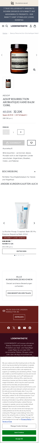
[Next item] (34, 223)
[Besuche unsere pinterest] (30, 327)
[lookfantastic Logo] (19, 26)
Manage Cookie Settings (19, 426)
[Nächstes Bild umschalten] (36, 55)
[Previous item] (4, 223)
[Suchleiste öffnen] (6, 26)
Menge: (6, 127)
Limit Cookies (19, 432)
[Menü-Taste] (2, 26)
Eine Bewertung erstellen (19, 293)
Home (5, 33)
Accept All (19, 439)
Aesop (6, 95)
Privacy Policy (26, 419)
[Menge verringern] (6, 132)
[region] (19, 400)
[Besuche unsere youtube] (24, 327)
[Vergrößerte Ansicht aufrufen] (34, 69)
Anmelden (19, 317)
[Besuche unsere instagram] (19, 327)
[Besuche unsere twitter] (14, 327)
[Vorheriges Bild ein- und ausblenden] (2, 55)
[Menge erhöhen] (20, 132)
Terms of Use (7, 421)
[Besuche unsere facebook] (8, 327)
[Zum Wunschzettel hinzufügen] (31, 142)
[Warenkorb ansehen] (35, 26)
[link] (31, 26)
